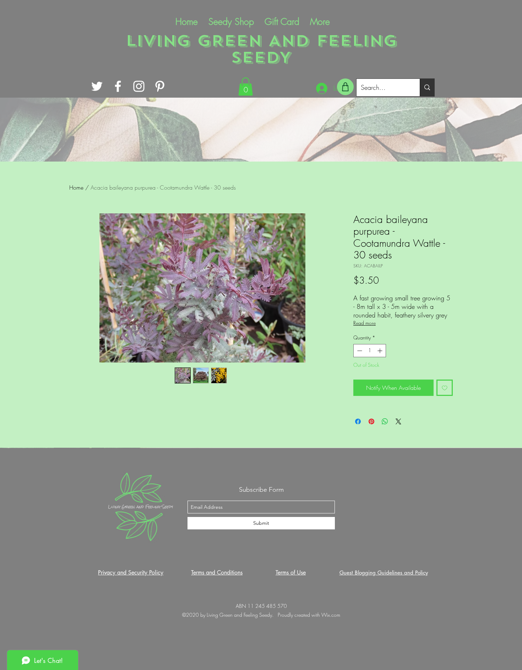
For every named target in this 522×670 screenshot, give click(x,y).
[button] (245, 86)
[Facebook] (117, 86)
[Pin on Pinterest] (371, 421)
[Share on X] (398, 421)
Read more (364, 323)
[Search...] (427, 87)
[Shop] (345, 86)
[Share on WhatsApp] (385, 421)
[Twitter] (96, 86)
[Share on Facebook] (358, 421)
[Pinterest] (159, 86)
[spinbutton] (369, 350)
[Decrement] (358, 350)
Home (76, 187)
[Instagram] (138, 86)
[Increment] (380, 350)
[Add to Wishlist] (444, 388)
